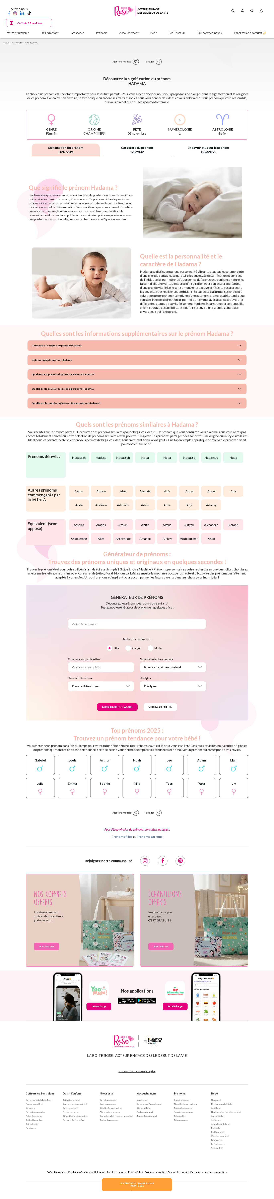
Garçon (136, 648)
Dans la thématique (80, 678)
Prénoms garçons (149, 836)
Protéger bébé (217, 1132)
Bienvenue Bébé (144, 1108)
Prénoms (179, 1093)
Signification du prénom (65, 149)
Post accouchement (145, 1112)
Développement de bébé (221, 1104)
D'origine (145, 678)
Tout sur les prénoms (183, 1108)
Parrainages (31, 1128)
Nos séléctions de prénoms (186, 1104)
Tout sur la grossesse (109, 1120)
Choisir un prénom (182, 1100)
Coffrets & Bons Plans (29, 23)
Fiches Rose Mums (34, 1116)
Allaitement (216, 1120)
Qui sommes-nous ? (210, 32)
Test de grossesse (70, 1112)
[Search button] (232, 11)
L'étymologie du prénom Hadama (52, 359)
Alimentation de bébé (220, 1124)
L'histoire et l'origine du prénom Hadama (56, 345)
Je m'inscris (46, 946)
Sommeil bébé (217, 1116)
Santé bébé (216, 1108)
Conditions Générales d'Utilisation (86, 1172)
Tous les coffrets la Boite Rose (39, 1100)
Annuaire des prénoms (183, 1112)
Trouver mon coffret (34, 1104)
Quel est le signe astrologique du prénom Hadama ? (63, 374)
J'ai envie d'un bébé (71, 1100)
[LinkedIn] (22, 13)
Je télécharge (98, 1006)
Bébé (214, 1093)
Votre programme (18, 32)
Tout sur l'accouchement (147, 1116)
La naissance (142, 1100)
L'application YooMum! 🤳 (250, 32)
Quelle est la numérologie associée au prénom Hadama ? (66, 403)
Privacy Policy (135, 1172)
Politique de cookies (155, 1172)
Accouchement (146, 1093)
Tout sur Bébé (217, 1148)
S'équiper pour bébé (220, 1136)
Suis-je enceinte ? (70, 1108)
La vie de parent (218, 1144)
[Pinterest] (180, 861)
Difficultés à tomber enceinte (75, 1116)
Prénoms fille (180, 1116)
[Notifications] (261, 11)
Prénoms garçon (181, 1120)
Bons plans (30, 1108)
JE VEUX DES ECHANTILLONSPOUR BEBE (137, 1184)
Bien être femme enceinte (111, 1108)
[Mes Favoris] (251, 11)
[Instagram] (15, 13)
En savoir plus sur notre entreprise (137, 1071)
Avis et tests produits (35, 1112)
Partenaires (196, 1172)
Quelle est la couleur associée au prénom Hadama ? (63, 388)
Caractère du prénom (137, 149)
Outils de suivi (32, 1124)
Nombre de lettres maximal (157, 659)
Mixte (158, 648)
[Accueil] (141, 11)
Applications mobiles (216, 1172)
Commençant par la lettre (84, 659)
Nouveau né (216, 1100)
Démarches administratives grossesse (116, 1116)
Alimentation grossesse (110, 1112)
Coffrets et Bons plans (40, 1093)
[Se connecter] (242, 11)
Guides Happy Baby (34, 1120)
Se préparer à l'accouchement (149, 1104)
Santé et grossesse (108, 1104)
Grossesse (107, 1093)
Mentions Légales (116, 1172)
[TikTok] (29, 13)
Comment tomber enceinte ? (75, 1104)
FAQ (49, 1172)
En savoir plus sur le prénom (208, 149)
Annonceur (60, 1172)
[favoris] (136, 62)
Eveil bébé (215, 1128)
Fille (116, 648)
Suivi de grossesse (108, 1100)
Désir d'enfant (72, 1093)
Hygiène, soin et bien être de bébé (226, 1112)
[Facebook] (9, 13)
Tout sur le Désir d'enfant (73, 1120)
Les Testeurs (177, 32)
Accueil (7, 42)
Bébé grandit (216, 1140)
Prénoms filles (122, 836)
